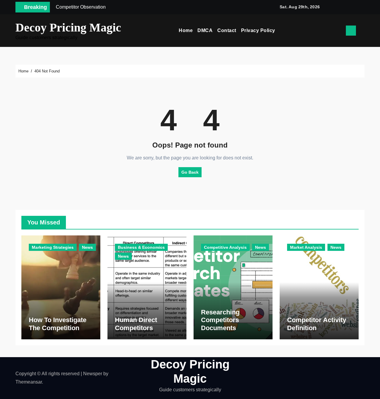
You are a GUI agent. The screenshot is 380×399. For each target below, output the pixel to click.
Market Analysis (306, 247)
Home (186, 30)
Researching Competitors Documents (220, 320)
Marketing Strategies (53, 247)
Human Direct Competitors (136, 323)
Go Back (190, 172)
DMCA (205, 30)
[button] (362, 30)
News (87, 247)
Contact (226, 30)
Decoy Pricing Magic (68, 27)
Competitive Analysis (225, 247)
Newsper (92, 373)
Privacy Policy (258, 30)
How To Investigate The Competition (57, 323)
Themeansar (28, 381)
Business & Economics (141, 247)
